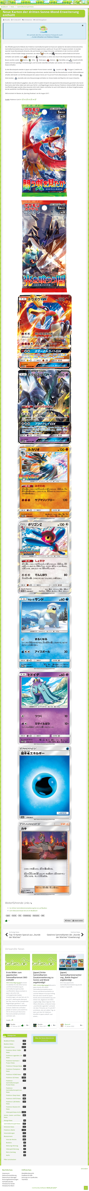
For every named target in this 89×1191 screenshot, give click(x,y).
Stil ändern (84, 1169)
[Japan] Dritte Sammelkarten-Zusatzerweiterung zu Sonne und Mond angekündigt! (43, 977)
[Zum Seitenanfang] (86, 1188)
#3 (29, 99)
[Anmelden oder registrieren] (81, 3)
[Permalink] (31, 903)
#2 (25, 99)
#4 (33, 99)
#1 (20, 99)
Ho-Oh (14, 915)
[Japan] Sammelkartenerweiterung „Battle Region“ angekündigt (71, 976)
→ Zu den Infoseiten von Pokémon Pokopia (44, 37)
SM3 (43, 915)
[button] (86, 3)
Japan (8, 915)
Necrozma (36, 915)
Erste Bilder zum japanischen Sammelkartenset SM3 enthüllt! (16, 976)
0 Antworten (28, 20)
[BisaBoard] (6, 2)
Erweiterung (27, 915)
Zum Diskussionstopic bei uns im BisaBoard (23, 911)
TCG (20, 915)
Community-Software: (44, 1188)
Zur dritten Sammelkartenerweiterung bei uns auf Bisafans (28, 908)
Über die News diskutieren (44, 1039)
